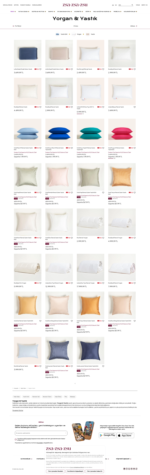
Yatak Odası (17, 396)
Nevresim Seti (36, 396)
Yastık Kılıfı (26, 396)
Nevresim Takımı (47, 396)
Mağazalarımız (37, 5)
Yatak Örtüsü (58, 396)
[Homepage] (75, 5)
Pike (66, 396)
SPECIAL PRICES (7, 5)
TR (113, 5)
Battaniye (72, 396)
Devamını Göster (17, 410)
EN (116, 5)
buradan (40, 442)
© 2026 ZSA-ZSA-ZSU (18, 469)
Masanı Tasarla (25, 5)
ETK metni (27, 438)
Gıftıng (16, 5)
